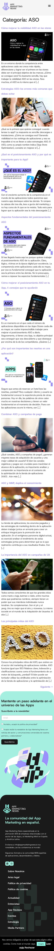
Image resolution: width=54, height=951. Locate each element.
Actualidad (13, 897)
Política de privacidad (19, 883)
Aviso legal (13, 877)
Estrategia (13, 921)
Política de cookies (18, 889)
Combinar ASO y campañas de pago (21, 414)
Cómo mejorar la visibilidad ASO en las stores (26, 28)
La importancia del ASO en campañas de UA (25, 554)
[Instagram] (11, 864)
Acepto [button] (41, 944)
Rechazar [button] (30, 947)
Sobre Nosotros (16, 871)
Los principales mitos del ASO (17, 621)
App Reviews (15, 909)
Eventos (12, 915)
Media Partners (16, 927)
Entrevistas (14, 903)
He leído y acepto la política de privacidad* (20, 724)
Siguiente (46, 686)
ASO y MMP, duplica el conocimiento (21, 483)
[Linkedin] (7, 864)
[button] (49, 6)
